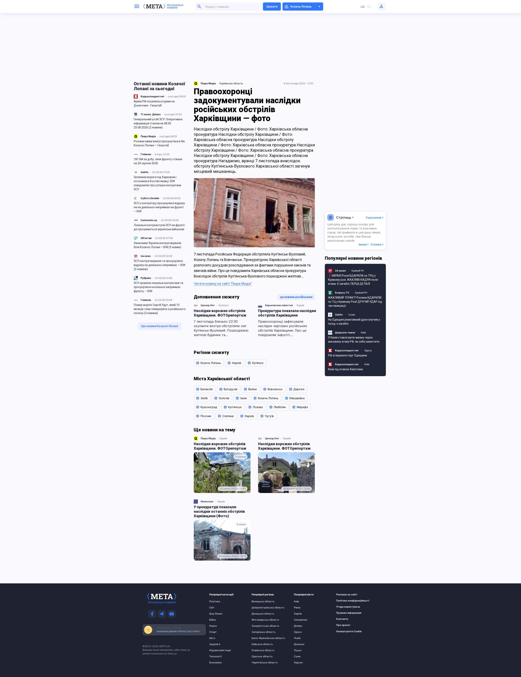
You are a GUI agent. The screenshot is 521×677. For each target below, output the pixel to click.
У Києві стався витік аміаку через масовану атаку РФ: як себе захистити (353, 339)
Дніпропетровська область (259, 607)
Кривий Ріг (357, 270)
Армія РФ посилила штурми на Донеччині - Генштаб (154, 103)
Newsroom (207, 501)
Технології (215, 656)
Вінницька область (259, 601)
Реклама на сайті (344, 594)
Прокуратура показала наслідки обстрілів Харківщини (287, 313)
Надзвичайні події (217, 650)
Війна (212, 619)
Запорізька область (259, 632)
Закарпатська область (259, 625)
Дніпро (298, 625)
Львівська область (259, 650)
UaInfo (144, 172)
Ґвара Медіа (148, 136)
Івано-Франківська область (259, 638)
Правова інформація (344, 612)
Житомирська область (259, 619)
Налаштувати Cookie (349, 631)
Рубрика (146, 277)
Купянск (224, 305)
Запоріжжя (300, 619)
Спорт (213, 632)
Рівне (297, 607)
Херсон (298, 662)
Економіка (215, 662)
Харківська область (231, 83)
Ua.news (146, 255)
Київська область (259, 644)
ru (369, 6)
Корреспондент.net (152, 96)
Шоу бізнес (216, 613)
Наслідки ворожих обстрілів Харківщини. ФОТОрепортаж (220, 313)
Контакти (342, 619)
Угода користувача (344, 606)
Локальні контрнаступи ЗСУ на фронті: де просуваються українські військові (159, 227)
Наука (213, 625)
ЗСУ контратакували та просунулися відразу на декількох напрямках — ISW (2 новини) (159, 265)
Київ (363, 332)
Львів (297, 638)
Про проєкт (343, 625)
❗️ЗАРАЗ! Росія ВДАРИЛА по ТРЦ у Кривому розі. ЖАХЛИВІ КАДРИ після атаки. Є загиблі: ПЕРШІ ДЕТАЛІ (353, 279)
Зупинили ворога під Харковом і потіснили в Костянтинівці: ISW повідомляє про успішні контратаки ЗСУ (157, 183)
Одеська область (259, 656)
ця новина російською (296, 297)
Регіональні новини (175, 6)
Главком (146, 154)
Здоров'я (214, 644)
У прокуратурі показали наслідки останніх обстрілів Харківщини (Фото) (219, 511)
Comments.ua (149, 220)
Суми (351, 314)
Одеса (368, 350)
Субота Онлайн (150, 198)
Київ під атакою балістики (345, 369)
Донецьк (299, 644)
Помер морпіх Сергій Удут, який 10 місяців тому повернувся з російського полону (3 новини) (160, 309)
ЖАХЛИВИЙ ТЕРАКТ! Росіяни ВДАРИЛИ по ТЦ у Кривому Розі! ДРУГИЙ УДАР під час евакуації (355, 301)
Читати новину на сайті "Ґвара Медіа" (223, 284)
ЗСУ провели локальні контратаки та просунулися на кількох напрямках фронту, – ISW (158, 287)
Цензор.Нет (208, 305)
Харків (300, 305)
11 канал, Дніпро (151, 114)
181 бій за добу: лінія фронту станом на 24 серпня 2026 (158, 161)
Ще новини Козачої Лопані (159, 326)
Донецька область (259, 613)
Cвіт (212, 607)
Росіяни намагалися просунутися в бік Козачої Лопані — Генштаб (159, 143)
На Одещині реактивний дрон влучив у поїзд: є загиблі (354, 321)
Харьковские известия (279, 305)
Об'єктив (146, 238)
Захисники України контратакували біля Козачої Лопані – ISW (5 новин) (157, 245)
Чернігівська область (259, 662)
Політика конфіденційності (344, 600)
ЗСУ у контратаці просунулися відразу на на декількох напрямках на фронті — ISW (159, 207)
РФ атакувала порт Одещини (347, 355)
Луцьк (298, 650)
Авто (212, 638)
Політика (214, 601)
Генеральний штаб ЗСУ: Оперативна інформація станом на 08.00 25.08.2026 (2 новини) (158, 123)
